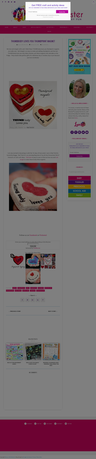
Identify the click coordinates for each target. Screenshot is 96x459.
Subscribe (62, 12)
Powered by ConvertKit (48, 17)
